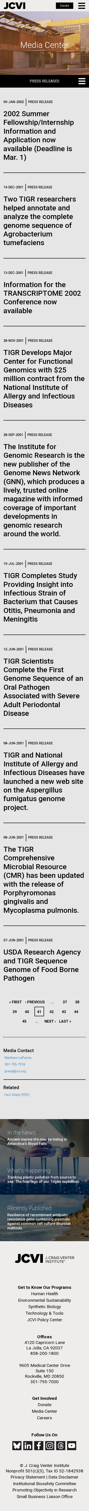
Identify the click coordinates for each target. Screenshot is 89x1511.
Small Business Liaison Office (45, 1496)
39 (16, 1012)
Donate (64, 5)
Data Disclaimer (63, 1477)
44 (77, 1012)
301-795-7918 (15, 1064)
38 (78, 1002)
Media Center (44, 1411)
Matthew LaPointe (18, 1058)
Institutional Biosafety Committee (44, 1483)
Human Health (44, 1293)
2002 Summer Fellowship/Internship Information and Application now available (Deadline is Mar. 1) (38, 135)
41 (40, 1012)
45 (25, 1021)
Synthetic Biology (44, 1306)
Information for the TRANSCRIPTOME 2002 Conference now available (42, 297)
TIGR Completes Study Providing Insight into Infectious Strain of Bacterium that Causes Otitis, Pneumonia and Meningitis (40, 597)
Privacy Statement (27, 1477)
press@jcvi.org (15, 1071)
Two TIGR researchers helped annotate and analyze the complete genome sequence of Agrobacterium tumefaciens (39, 221)
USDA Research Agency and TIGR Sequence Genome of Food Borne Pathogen (42, 965)
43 (65, 1012)
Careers (44, 1417)
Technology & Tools (44, 1313)
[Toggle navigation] (82, 5)
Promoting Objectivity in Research (44, 1490)
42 (53, 1012)
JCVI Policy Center (44, 1319)
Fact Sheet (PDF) (17, 1095)
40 (28, 1012)
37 (66, 1002)
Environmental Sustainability (44, 1300)
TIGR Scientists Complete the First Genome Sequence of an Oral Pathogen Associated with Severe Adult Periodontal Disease (43, 687)
